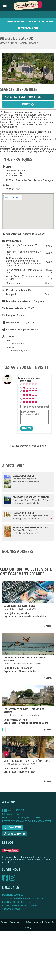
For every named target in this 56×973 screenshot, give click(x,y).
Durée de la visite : (16, 308)
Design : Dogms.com (12, 922)
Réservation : (13, 322)
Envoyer (26, 428)
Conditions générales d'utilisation (22, 898)
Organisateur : (14, 234)
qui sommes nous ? (12, 814)
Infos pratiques (15, 21)
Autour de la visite (28, 28)
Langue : (11, 315)
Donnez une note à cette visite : (29, 379)
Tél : (7, 185)
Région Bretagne (28, 43)
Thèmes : (11, 336)
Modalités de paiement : (19, 301)
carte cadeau (15, 810)
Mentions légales (12, 895)
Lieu (8, 166)
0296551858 (13, 189)
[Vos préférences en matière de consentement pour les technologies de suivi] (2, 730)
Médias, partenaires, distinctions (21, 818)
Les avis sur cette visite (40, 21)
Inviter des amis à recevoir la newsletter (27, 821)
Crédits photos (11, 909)
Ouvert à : (11, 329)
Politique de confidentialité (18, 902)
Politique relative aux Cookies (19, 906)
